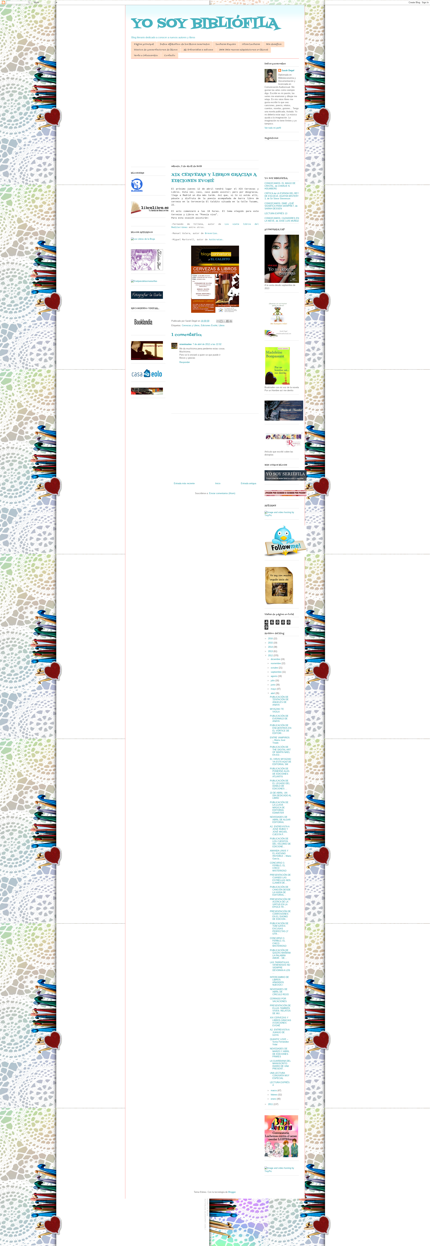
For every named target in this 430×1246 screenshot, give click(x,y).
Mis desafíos (273, 44)
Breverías (211, 233)
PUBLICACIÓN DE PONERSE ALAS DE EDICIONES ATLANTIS (279, 772)
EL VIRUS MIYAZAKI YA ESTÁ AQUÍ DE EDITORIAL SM (280, 762)
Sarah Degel (288, 70)
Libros (222, 325)
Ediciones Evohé (209, 325)
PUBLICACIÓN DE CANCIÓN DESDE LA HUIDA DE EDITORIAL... (280, 891)
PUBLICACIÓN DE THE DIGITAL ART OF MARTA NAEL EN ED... (280, 751)
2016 (270, 638)
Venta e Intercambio (146, 55)
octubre (275, 667)
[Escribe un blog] (221, 321)
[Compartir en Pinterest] (230, 321)
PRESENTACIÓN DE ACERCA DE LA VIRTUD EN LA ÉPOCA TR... (280, 903)
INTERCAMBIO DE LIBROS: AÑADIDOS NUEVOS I (279, 981)
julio (273, 680)
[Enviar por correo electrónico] (218, 321)
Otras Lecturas (251, 44)
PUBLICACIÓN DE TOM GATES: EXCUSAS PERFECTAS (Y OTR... (279, 928)
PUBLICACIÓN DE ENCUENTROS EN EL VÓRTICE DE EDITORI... (280, 729)
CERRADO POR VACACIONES (278, 1000)
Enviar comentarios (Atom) (222, 493)
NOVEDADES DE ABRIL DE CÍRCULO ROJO (279, 992)
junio (273, 684)
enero (274, 1099)
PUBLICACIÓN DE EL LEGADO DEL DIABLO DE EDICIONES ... (280, 784)
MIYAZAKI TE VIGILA (277, 710)
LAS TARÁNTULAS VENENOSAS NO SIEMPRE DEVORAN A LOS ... (280, 967)
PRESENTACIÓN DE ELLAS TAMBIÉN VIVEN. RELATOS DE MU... (280, 1009)
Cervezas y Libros (191, 325)
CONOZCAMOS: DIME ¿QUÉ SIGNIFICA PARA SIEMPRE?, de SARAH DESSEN (281, 206)
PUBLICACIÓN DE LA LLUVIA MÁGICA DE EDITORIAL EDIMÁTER (279, 807)
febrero (274, 1094)
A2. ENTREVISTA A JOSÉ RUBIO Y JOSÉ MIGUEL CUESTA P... (279, 830)
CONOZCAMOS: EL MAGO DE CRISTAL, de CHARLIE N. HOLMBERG (280, 186)
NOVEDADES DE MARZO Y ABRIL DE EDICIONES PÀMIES (279, 1052)
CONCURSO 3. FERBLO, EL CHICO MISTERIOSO (278, 867)
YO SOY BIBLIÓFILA (204, 23)
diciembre (276, 659)
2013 (270, 651)
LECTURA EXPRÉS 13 (276, 213)
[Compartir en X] (224, 321)
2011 (270, 1104)
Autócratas (215, 239)
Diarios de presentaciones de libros (155, 49)
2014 (270, 647)
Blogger (231, 1192)
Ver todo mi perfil (273, 128)
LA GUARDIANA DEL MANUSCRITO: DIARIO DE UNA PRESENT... (280, 1065)
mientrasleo (185, 344)
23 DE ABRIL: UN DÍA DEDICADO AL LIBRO (280, 795)
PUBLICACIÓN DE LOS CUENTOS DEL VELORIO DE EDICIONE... (280, 842)
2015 (270, 642)
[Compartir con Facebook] (227, 321)
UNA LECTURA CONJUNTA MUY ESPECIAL (279, 1075)
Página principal (144, 44)
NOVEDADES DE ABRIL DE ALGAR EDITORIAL (280, 819)
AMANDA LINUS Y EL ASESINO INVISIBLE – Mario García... (280, 854)
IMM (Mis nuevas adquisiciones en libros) (243, 49)
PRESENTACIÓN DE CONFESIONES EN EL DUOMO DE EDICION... (280, 915)
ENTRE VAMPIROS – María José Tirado (280, 740)
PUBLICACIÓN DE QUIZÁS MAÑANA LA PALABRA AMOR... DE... (280, 954)
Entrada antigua (248, 483)
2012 (270, 655)
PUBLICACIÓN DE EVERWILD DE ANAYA (279, 718)
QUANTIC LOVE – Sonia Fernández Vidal (279, 1042)
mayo (274, 689)
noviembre (276, 663)
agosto (274, 676)
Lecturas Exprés (226, 44)
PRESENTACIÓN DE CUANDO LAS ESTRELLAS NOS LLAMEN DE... (280, 879)
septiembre (276, 672)
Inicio (217, 483)
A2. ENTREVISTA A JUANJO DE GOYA (279, 1032)
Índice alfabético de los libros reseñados (184, 44)
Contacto (169, 55)
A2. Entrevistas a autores (198, 49)
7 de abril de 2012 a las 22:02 (207, 344)
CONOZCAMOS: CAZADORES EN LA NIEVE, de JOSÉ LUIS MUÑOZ (282, 219)
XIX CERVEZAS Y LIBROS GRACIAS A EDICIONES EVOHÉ (280, 1021)
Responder (184, 362)
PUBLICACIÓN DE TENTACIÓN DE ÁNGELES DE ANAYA (279, 701)
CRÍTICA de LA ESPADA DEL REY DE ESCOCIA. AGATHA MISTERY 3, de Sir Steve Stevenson (282, 196)
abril (273, 693)
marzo (274, 1090)
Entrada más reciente (184, 483)
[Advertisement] (215, 87)
